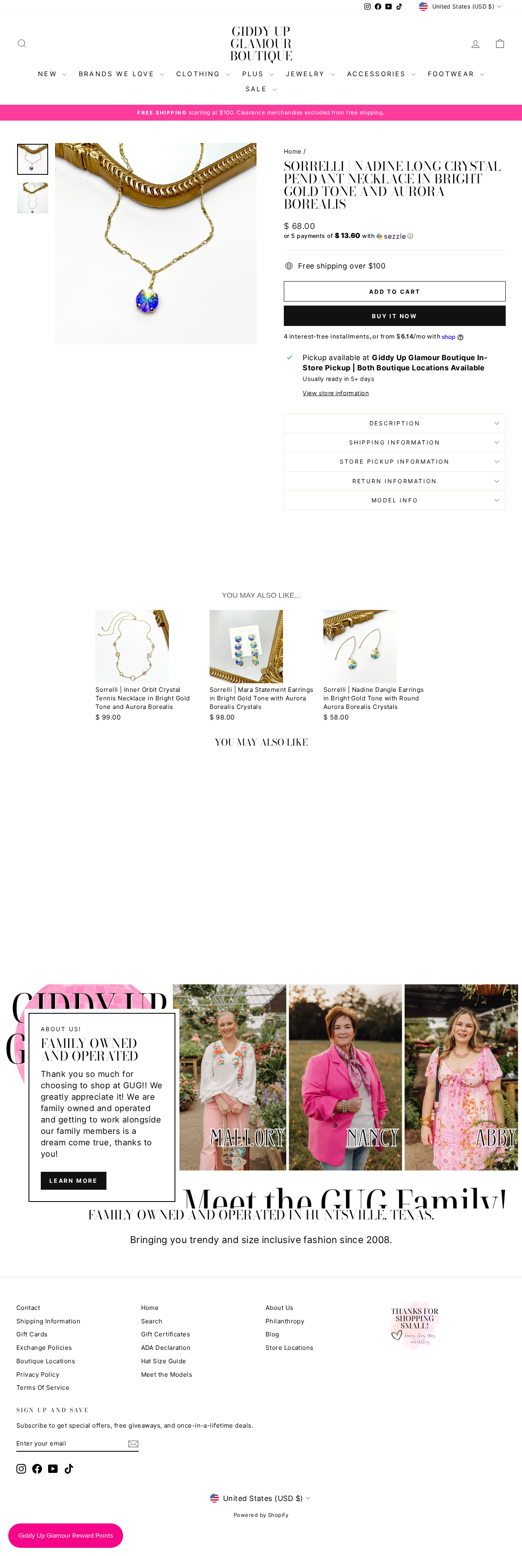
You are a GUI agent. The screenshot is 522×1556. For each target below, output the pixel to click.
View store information (336, 393)
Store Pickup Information (395, 461)
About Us (279, 1308)
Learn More (73, 1180)
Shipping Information (48, 1321)
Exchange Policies (44, 1347)
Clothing (200, 74)
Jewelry (307, 74)
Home (293, 151)
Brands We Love (118, 74)
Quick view (74, 874)
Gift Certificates (165, 1334)
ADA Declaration (166, 1347)
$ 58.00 (336, 717)
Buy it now (395, 316)
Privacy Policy (37, 1374)
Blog (272, 1334)
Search (152, 1321)
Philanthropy (284, 1321)
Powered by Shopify (261, 1515)
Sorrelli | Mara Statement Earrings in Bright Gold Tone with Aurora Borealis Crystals (262, 698)
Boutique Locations (45, 1361)
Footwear (453, 74)
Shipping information (394, 442)
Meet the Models (166, 1374)
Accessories (378, 74)
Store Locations (289, 1347)
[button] (395, 236)
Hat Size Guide (163, 1361)
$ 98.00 (222, 717)
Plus (255, 74)
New (49, 74)
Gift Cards (32, 1334)
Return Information (394, 481)
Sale (258, 89)
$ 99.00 (108, 717)
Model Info (395, 500)
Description (394, 423)
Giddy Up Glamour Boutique (261, 43)
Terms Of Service (42, 1387)
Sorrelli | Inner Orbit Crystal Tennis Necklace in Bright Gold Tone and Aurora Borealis (142, 698)
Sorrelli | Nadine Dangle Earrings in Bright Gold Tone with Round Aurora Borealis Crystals (373, 698)
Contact (28, 1308)
